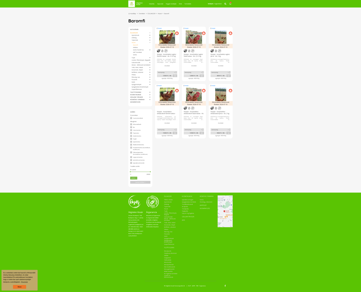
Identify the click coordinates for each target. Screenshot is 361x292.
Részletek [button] (24, 282)
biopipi (160, 28)
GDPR (193, 286)
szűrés (133, 178)
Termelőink (187, 4)
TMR (197, 286)
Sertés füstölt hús (138, 50)
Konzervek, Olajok (137, 70)
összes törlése (139, 182)
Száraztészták (136, 62)
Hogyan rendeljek (171, 4)
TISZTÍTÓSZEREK (135, 92)
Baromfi (166, 13)
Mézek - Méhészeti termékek (140, 65)
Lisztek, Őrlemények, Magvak (140, 60)
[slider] (130, 171)
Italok (133, 82)
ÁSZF (189, 286)
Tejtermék (135, 40)
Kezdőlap (133, 13)
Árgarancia (202, 286)
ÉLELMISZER (151, 13)
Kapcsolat (160, 4)
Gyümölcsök (135, 35)
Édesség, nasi (136, 77)
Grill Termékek (137, 52)
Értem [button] (19, 287)
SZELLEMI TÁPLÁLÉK (136, 97)
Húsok (160, 13)
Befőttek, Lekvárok (137, 72)
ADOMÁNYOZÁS (135, 102)
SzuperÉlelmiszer (137, 89)
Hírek (180, 4)
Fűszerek (134, 79)
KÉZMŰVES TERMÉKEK (137, 99)
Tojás (133, 58)
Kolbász (135, 47)
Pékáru (134, 75)
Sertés (135, 55)
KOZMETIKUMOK (135, 95)
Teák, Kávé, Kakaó (137, 67)
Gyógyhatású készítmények (140, 87)
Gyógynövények (136, 84)
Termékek (142, 13)
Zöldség (134, 38)
